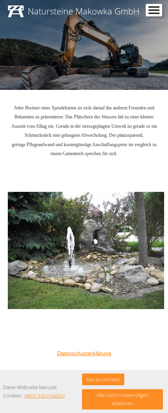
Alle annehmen (103, 379)
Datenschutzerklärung (84, 353)
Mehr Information (45, 395)
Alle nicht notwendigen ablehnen (122, 399)
